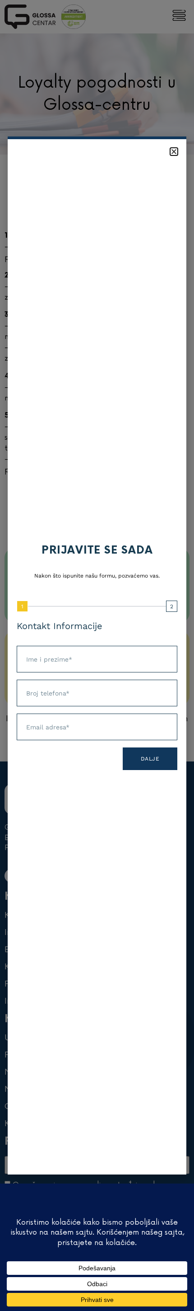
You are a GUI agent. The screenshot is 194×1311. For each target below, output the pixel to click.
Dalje (150, 759)
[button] (174, 151)
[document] (97, 655)
